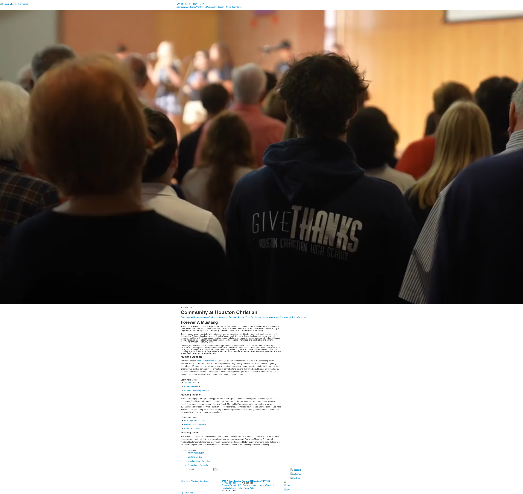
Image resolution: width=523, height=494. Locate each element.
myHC (201, 4)
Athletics (202, 6)
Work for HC (235, 485)
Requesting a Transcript (198, 465)
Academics (191, 6)
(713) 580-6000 (231, 482)
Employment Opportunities (254, 485)
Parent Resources (192, 428)
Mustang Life (212, 6)
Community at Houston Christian (195, 317)
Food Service (190, 386)
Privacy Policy (249, 488)
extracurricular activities (208, 360)
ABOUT (180, 4)
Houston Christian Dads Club (196, 424)
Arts (197, 6)
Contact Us (270, 485)
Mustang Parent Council (194, 420)
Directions (226, 485)
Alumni (241, 317)
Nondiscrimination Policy (232, 488)
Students (212, 317)
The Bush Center (235, 6)
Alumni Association (196, 452)
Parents (232, 317)
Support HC (223, 6)
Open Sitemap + (188, 492)
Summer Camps (262, 317)
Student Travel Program (194, 390)
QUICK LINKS (191, 4)
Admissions (181, 6)
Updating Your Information (199, 461)
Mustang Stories (195, 456)
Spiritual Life (223, 317)
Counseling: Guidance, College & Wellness (287, 317)
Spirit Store (250, 317)
